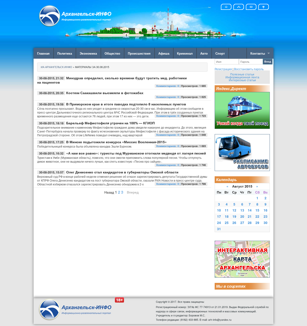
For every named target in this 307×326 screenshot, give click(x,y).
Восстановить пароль (249, 69)
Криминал (185, 53)
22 (257, 216)
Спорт (220, 53)
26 (234, 222)
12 (234, 210)
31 (219, 228)
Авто (204, 53)
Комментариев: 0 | (168, 86)
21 (250, 216)
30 (265, 222)
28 (250, 222)
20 (242, 216)
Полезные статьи (242, 74)
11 (227, 210)
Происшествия (139, 53)
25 (227, 222)
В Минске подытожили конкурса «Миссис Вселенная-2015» (116, 141)
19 (234, 216)
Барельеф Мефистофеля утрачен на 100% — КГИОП (110, 122)
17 (219, 216)
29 (257, 222)
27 (242, 222)
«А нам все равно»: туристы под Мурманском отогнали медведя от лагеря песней (136, 153)
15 (257, 210)
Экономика (88, 53)
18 (227, 216)
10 (219, 210)
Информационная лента (242, 77)
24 (219, 222)
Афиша (163, 53)
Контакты (257, 53)
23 (265, 216)
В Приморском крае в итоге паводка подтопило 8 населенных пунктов (126, 104)
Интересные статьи (242, 80)
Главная (43, 53)
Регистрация (223, 69)
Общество (112, 53)
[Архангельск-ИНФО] (75, 15)
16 (265, 210)
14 (250, 210)
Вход (267, 61)
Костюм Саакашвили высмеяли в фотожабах (104, 92)
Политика (64, 53)
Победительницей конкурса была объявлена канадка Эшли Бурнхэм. (84, 146)
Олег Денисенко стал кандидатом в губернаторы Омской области (122, 172)
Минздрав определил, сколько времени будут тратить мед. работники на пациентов (112, 80)
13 (242, 210)
